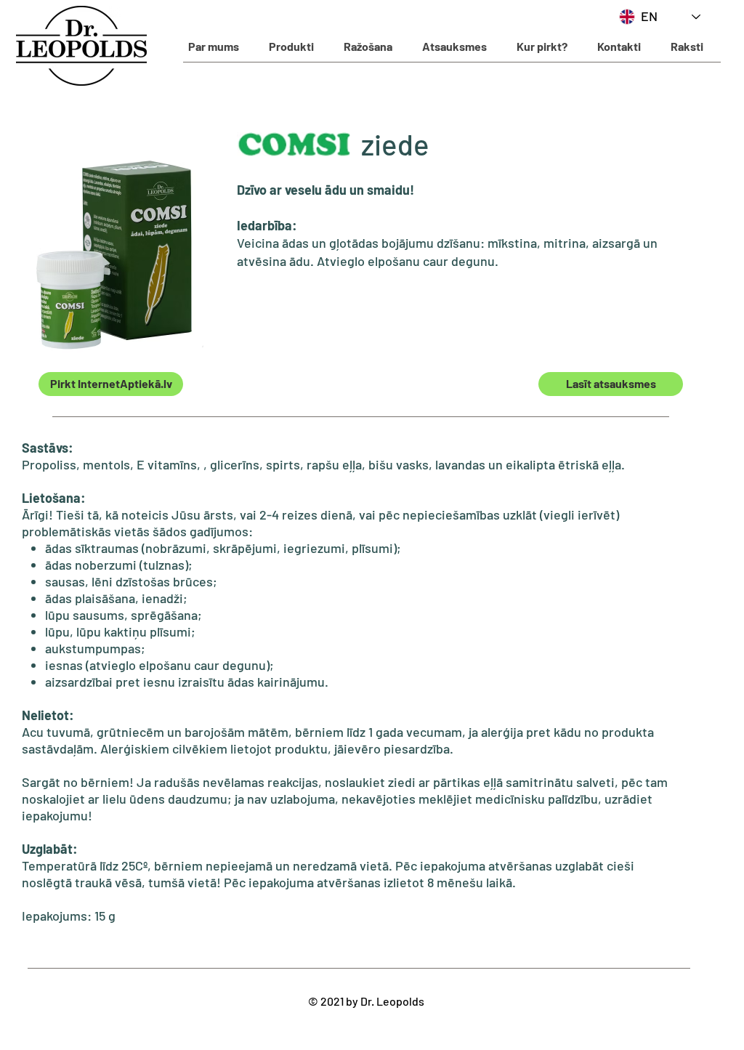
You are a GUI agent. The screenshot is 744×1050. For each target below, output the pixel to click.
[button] (291, 46)
